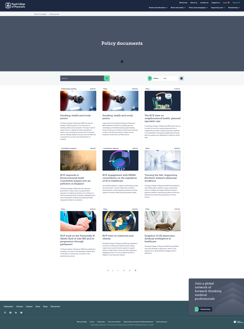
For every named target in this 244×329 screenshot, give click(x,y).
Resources (183, 3)
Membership (233, 7)
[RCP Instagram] (5, 313)
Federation (8, 306)
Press (38, 306)
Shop (45, 306)
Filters (156, 78)
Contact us (204, 3)
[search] (107, 78)
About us (193, 3)
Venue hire (55, 306)
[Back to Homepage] (14, 5)
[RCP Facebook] (10, 313)
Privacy (92, 322)
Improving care (217, 7)
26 (124, 270)
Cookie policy (101, 322)
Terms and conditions (114, 322)
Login (225, 3)
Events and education (157, 7)
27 (130, 270)
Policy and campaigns (197, 7)
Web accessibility (82, 322)
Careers (29, 306)
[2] (135, 270)
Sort (164, 78)
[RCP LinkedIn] (16, 313)
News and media (177, 7)
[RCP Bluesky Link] (21, 313)
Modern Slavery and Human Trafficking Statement (138, 322)
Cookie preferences (161, 322)
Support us (215, 3)
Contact (19, 306)
